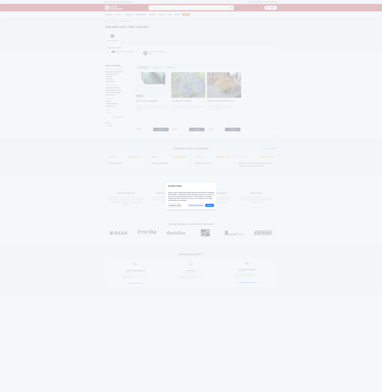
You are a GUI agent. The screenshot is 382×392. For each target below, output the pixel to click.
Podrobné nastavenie (196, 205)
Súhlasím (209, 205)
